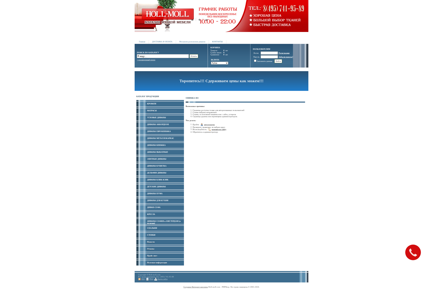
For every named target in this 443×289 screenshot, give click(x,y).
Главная (142, 42)
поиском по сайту (219, 129)
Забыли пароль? (286, 57)
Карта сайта (163, 279)
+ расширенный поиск (146, 60)
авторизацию (209, 124)
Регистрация (284, 53)
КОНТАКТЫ (217, 42)
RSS (143, 279)
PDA (151, 279)
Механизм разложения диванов (192, 42)
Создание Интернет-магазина (195, 287)
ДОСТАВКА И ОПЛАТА (162, 42)
